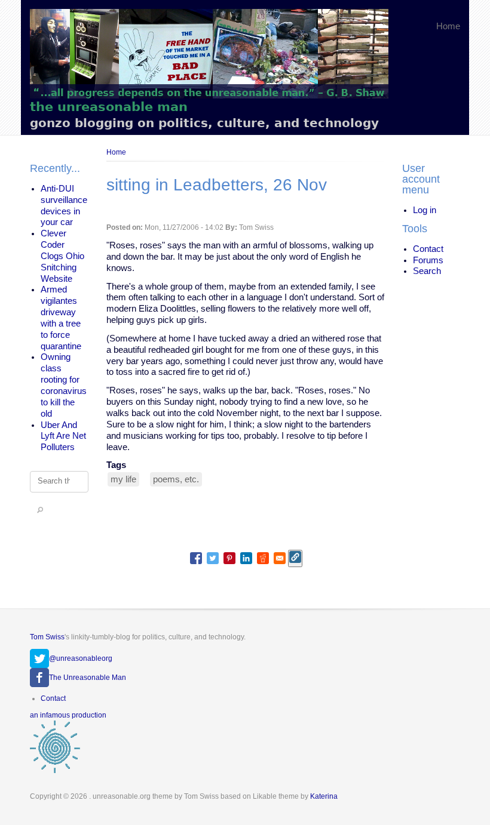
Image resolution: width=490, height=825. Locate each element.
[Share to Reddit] (263, 558)
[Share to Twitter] (213, 558)
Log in (424, 210)
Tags (116, 465)
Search (427, 271)
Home (448, 26)
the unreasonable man (109, 106)
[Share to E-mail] (280, 558)
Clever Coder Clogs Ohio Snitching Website (62, 256)
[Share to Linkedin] (246, 558)
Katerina (324, 796)
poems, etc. (176, 479)
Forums (428, 260)
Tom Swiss (47, 637)
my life (123, 479)
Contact (428, 249)
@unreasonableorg (80, 658)
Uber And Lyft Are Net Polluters (63, 436)
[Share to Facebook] (196, 558)
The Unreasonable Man (87, 677)
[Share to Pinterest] (229, 558)
